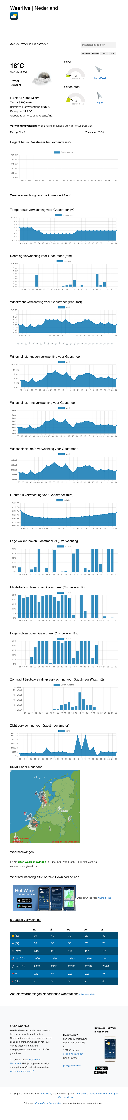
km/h (104, 53)
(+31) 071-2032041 (73, 1054)
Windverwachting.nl (108, 1093)
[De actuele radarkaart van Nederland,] (64, 806)
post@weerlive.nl (72, 1065)
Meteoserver (81, 1093)
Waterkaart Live (66, 1097)
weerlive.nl (46, 1093)
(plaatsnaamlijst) (87, 994)
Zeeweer (92, 1093)
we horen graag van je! (22, 1071)
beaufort (86, 53)
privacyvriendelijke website (47, 1103)
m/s (112, 53)
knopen (95, 53)
